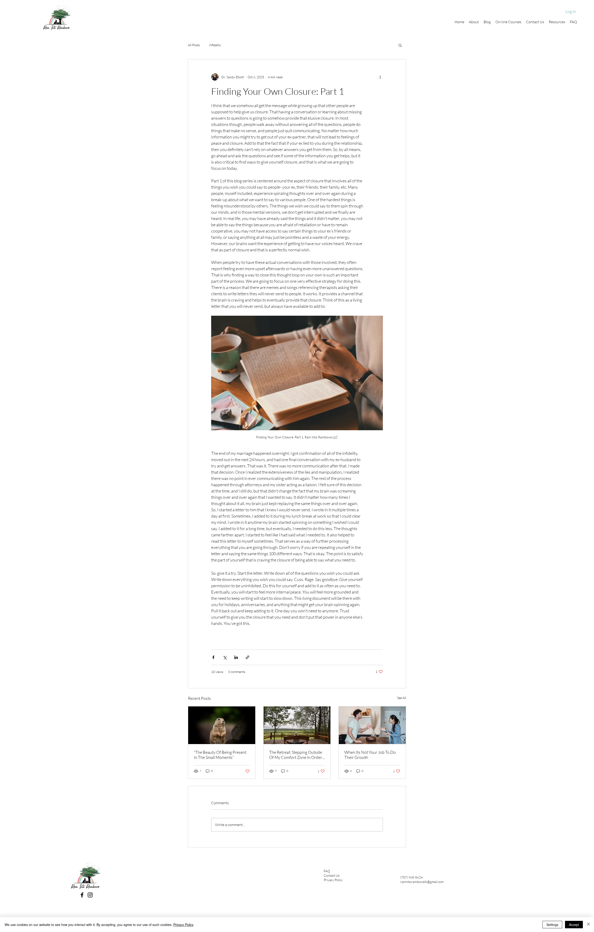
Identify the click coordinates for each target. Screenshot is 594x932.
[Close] (588, 924)
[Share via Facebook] (213, 657)
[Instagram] (90, 895)
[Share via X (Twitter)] (225, 657)
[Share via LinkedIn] (236, 657)
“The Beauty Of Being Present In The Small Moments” (220, 755)
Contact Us (331, 875)
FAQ (327, 871)
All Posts (194, 45)
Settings (552, 924)
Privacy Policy (333, 880)
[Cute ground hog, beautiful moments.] (221, 725)
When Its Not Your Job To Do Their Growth (370, 755)
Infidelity (215, 45)
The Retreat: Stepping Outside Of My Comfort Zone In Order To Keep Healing (295, 755)
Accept (574, 924)
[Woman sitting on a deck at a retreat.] (297, 725)
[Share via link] (247, 657)
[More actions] (380, 77)
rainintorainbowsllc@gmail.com (422, 882)
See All (401, 698)
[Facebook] (82, 895)
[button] (400, 45)
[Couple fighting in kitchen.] (372, 725)
